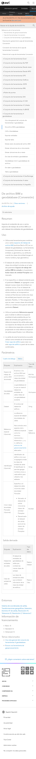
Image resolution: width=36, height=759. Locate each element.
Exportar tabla (9, 140)
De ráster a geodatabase (13, 167)
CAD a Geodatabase (11, 131)
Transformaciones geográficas (13, 608)
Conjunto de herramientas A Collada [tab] (17, 105)
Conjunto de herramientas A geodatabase (17, 37)
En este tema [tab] (7, 212)
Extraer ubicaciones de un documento (17, 148)
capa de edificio (14, 344)
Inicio (4, 13)
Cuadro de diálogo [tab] (9, 359)
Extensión (28, 608)
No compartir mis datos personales (15, 751)
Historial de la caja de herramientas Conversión (18, 54)
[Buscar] (28, 3)
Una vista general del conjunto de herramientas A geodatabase (16, 122)
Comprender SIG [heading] (7, 691)
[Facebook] (23, 668)
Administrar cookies (10, 745)
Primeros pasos (12, 14)
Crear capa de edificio (13, 342)
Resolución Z (17, 613)
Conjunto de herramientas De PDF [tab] (16, 63)
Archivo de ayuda (8, 206)
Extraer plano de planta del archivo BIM (17, 144)
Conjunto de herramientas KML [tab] (15, 88)
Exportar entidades (11, 135)
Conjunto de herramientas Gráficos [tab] (16, 80)
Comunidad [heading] (6, 686)
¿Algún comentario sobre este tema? (21, 659)
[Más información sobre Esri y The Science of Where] (6, 673)
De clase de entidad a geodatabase (16, 156)
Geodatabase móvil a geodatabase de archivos (17, 162)
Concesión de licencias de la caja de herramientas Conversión (14, 49)
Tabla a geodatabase (11, 172)
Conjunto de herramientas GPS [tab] (15, 76)
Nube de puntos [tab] (10, 92)
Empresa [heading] (5, 696)
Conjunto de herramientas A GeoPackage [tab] (18, 176)
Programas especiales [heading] (9, 700)
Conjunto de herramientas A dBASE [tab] (16, 109)
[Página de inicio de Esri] (5, 2)
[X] (27, 668)
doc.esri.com (16, 20)
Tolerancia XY (7, 613)
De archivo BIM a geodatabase (15, 127)
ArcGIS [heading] (4, 681)
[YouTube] (32, 672)
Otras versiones (19, 203)
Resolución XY (23, 611)
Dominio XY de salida (9, 611)
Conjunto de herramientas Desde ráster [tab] (18, 67)
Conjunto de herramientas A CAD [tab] (16, 101)
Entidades (24, 8)
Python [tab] (20, 359)
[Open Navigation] (33, 3)
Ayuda (20, 13)
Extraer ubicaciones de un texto (15, 152)
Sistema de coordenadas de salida (14, 606)
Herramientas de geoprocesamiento (15, 32)
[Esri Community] (23, 672)
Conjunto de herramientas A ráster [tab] (16, 180)
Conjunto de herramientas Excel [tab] (15, 59)
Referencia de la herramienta (29, 14)
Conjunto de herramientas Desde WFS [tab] (17, 71)
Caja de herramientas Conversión (14, 35)
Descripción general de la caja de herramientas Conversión (18, 42)
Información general (10, 8)
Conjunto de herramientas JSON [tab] (15, 84)
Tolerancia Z (26, 613)
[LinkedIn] (32, 668)
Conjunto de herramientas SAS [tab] (15, 97)
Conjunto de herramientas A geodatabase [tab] (13, 115)
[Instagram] (27, 672)
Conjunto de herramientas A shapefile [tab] (17, 184)
